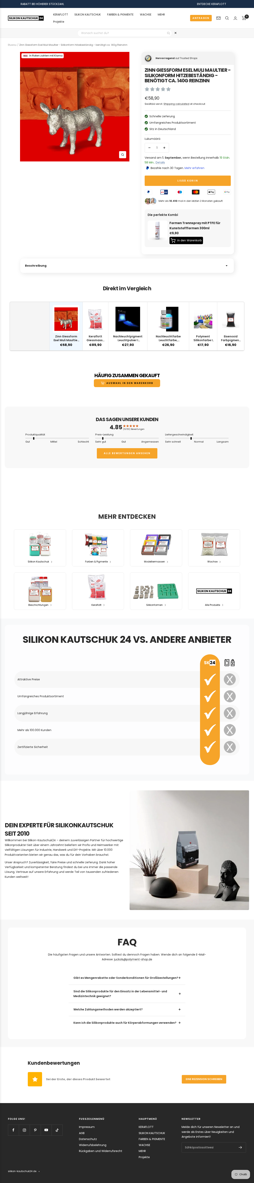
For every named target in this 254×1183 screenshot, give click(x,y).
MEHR (161, 15)
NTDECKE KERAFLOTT (212, 4)
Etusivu (12, 45)
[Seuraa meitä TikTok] (57, 1130)
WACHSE (145, 15)
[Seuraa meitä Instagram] (24, 1130)
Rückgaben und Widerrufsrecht (100, 1151)
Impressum (87, 1127)
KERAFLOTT (60, 15)
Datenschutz (88, 1139)
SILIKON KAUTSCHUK (87, 15)
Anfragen (200, 18)
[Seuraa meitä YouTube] (46, 1130)
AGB (82, 1133)
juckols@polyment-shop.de (133, 959)
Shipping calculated (176, 104)
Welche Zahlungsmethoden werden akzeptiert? (108, 1009)
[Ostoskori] (244, 18)
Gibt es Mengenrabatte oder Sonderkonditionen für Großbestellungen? (125, 978)
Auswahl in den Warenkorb (129, 383)
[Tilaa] (240, 1147)
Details (160, 162)
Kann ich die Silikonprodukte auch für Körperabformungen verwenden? (124, 1023)
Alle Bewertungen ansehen (127, 453)
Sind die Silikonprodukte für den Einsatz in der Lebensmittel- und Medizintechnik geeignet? (120, 993)
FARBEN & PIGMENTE (120, 15)
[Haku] (227, 18)
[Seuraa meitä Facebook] (13, 1130)
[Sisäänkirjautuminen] (235, 18)
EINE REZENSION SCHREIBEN (204, 1079)
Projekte (58, 22)
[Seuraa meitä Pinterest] (35, 1130)
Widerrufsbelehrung (92, 1145)
